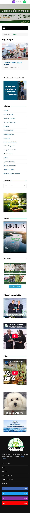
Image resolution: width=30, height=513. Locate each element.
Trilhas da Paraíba (9, 169)
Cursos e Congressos (10, 122)
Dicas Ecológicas (9, 130)
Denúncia (6, 126)
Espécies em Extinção (10, 142)
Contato (4, 483)
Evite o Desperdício (9, 146)
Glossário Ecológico (7, 475)
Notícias (6, 158)
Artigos (6, 110)
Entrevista (7, 138)
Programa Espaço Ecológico (12, 173)
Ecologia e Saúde (9, 134)
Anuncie (4, 471)
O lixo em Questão (9, 162)
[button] (9, 268)
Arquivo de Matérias (8, 479)
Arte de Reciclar (8, 114)
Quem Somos (6, 463)
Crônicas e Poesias (9, 118)
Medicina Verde (8, 154)
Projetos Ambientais (10, 165)
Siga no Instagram (15, 286)
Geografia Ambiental (10, 150)
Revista (4, 467)
